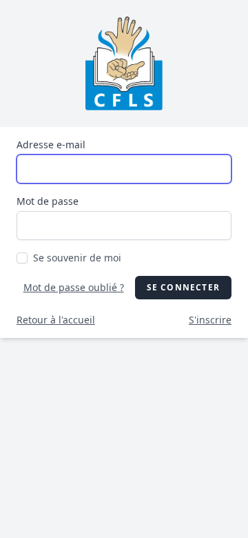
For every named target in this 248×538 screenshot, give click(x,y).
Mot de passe (48, 201)
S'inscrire (210, 319)
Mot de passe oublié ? (73, 287)
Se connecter (183, 287)
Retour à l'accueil (56, 319)
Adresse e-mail (51, 144)
